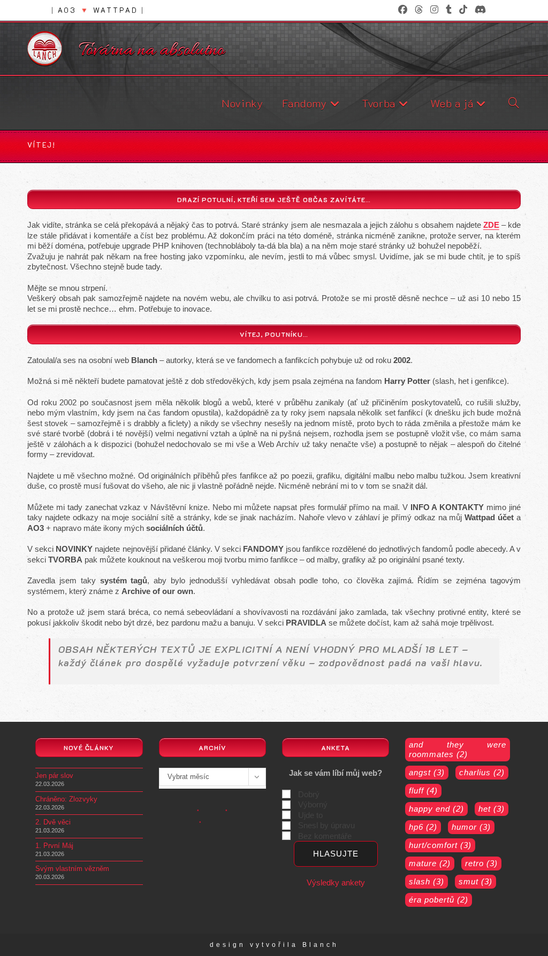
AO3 (67, 9)
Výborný (313, 804)
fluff (423, 790)
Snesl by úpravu (326, 825)
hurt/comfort (440, 845)
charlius (482, 772)
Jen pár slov (54, 776)
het (491, 808)
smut (475, 881)
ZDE (491, 224)
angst (427, 772)
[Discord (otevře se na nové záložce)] (478, 10)
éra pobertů (438, 899)
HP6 (423, 826)
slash (426, 881)
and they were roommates (457, 749)
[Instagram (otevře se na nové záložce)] (434, 10)
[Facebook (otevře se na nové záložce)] (402, 10)
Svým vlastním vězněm (72, 869)
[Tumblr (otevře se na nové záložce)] (448, 10)
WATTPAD (115, 9)
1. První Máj (54, 846)
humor (471, 826)
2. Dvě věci (53, 822)
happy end (436, 808)
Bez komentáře (325, 836)
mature (430, 863)
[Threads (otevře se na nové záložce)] (419, 10)
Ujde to (310, 815)
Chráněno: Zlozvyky (66, 799)
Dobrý (308, 794)
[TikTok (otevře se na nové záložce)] (463, 10)
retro (481, 863)
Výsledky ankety (336, 882)
